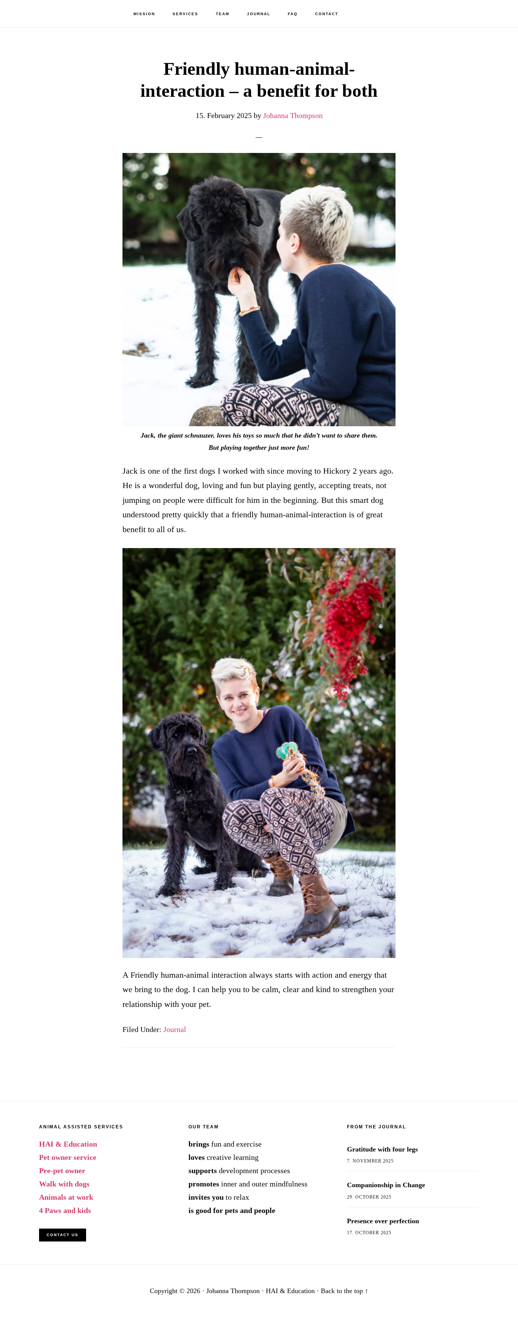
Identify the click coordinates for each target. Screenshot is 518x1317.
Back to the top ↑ (344, 1291)
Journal (174, 1029)
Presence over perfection (383, 1221)
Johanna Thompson (49, 13)
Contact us (62, 1235)
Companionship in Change (386, 1185)
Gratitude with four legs (382, 1149)
